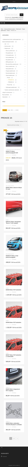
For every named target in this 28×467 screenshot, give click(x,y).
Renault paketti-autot (10, 73)
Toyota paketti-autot (10, 75)
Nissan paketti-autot (10, 66)
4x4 (5, 44)
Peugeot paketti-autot (10, 70)
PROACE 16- (11, 79)
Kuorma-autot (8, 46)
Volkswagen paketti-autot (11, 87)
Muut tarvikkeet (5, 94)
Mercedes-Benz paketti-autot (12, 64)
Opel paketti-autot (10, 185)
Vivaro (7, 288)
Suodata (4, 110)
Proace (8, 30)
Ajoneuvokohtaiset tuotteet (9, 29)
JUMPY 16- (8, 387)
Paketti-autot (18, 29)
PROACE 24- (11, 82)
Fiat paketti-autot (9, 52)
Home (2, 29)
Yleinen (14, 1)
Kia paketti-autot (9, 59)
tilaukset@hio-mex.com (17, 17)
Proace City (9, 84)
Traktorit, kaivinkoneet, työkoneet (12, 89)
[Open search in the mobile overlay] (14, 14)
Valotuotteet (4, 96)
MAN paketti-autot (10, 61)
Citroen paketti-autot (10, 50)
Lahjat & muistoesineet (7, 92)
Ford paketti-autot (10, 55)
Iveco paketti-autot (10, 57)
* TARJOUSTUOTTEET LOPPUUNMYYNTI (13, 149)
